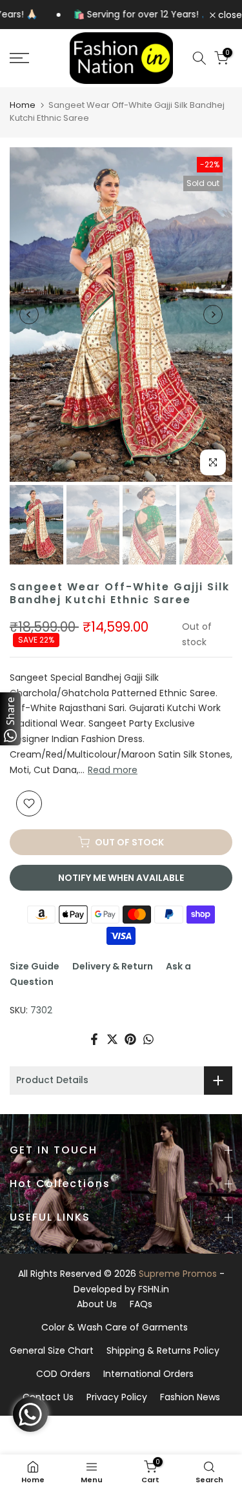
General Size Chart (52, 1350)
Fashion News (190, 1397)
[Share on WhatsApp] (148, 1039)
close (229, 14)
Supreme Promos (178, 1273)
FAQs (141, 1304)
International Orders (148, 1373)
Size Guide (34, 966)
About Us (97, 1304)
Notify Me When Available (121, 877)
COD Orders (63, 1373)
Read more (112, 770)
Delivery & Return (112, 966)
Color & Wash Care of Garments (114, 1327)
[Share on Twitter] (112, 1039)
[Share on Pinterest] (130, 1039)
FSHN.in (153, 1289)
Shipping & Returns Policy (162, 1350)
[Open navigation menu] (34, 58)
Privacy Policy (116, 1397)
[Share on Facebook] (94, 1039)
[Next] (213, 314)
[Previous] (29, 314)
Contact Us (48, 1397)
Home (22, 105)
